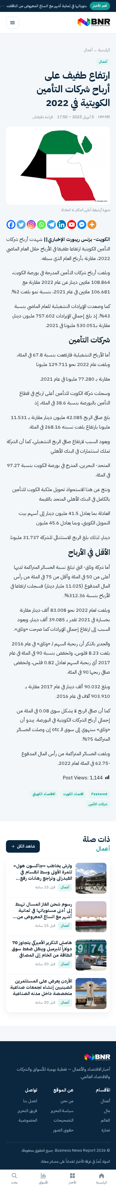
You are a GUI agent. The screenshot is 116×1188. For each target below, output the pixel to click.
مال (107, 1111)
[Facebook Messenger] (81, 224)
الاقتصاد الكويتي (43, 794)
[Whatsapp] (41, 224)
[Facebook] (11, 224)
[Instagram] (31, 224)
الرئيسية (104, 50)
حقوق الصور (63, 1130)
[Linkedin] (61, 224)
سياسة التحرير (62, 1111)
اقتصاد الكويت (73, 794)
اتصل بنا (30, 1101)
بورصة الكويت (26, 272)
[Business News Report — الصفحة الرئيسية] (93, 22)
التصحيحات (63, 1120)
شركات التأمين (97, 804)
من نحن (66, 1101)
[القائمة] (12, 23)
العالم (105, 1120)
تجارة (105, 1130)
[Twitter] (21, 224)
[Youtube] (71, 224)
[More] (91, 224)
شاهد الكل (26, 846)
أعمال (88, 50)
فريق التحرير (27, 1111)
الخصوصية (28, 1120)
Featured (99, 794)
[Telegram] (51, 224)
